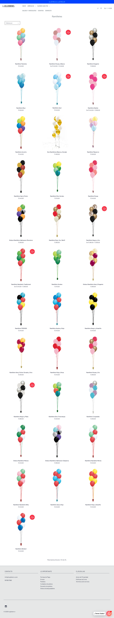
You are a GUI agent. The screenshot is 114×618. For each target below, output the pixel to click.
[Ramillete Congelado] (93, 397)
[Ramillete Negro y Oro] (93, 220)
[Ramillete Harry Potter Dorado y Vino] (21, 353)
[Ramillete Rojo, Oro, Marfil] (57, 220)
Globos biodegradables (47, 588)
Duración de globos (46, 586)
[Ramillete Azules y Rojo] (57, 308)
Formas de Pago (45, 577)
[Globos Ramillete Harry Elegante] (93, 264)
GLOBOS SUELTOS (42, 6)
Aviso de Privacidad (82, 577)
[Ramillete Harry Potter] (21, 176)
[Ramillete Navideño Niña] (21, 485)
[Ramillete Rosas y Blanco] (57, 44)
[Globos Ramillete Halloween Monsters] (21, 220)
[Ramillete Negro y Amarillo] (93, 308)
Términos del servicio (82, 581)
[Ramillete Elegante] (93, 44)
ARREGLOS (31, 6)
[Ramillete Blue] (21, 88)
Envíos (42, 579)
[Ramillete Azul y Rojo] (57, 485)
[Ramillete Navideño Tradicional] (21, 264)
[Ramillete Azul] (57, 88)
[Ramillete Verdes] (57, 264)
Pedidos (42, 581)
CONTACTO (48, 11)
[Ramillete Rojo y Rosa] (57, 353)
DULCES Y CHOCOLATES (29, 11)
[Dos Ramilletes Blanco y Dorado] (57, 132)
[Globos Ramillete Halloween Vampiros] (57, 441)
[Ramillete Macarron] (93, 132)
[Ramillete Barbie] (93, 88)
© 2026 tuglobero (9, 611)
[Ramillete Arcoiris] (21, 132)
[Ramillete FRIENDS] (21, 308)
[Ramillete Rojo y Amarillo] (93, 485)
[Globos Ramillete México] (21, 441)
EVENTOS (41, 11)
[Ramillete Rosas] (93, 176)
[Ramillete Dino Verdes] (57, 176)
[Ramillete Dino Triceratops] (57, 397)
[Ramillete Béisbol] (21, 529)
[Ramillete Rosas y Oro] (93, 353)
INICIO (24, 6)
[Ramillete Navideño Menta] (93, 441)
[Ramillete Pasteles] (21, 44)
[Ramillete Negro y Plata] (21, 397)
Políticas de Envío (81, 579)
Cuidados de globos (46, 584)
